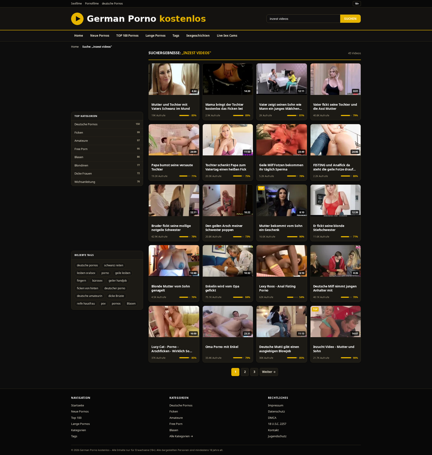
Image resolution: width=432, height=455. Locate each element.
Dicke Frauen (83, 173)
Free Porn (81, 149)
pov (103, 303)
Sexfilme (76, 3)
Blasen (78, 157)
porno (105, 273)
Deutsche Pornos (85, 124)
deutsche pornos (87, 265)
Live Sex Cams (227, 36)
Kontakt (273, 430)
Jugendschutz (277, 436)
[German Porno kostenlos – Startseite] (139, 19)
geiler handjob (118, 280)
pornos (116, 303)
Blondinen (81, 165)
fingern (81, 280)
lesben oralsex (86, 273)
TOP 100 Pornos (127, 36)
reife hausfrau (86, 303)
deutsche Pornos (112, 3)
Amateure (81, 141)
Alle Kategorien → (181, 436)
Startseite (77, 405)
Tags (176, 36)
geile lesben (122, 273)
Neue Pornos (99, 36)
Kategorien (78, 430)
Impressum (275, 405)
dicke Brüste (116, 296)
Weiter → (269, 372)
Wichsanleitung (84, 182)
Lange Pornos (155, 36)
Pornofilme (92, 3)
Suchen (350, 19)
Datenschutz (276, 411)
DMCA (272, 418)
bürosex (97, 280)
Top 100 (76, 418)
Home (78, 36)
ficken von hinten (87, 288)
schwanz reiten (113, 265)
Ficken (78, 132)
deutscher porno (114, 288)
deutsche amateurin (89, 296)
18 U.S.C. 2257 (277, 424)
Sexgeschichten (198, 36)
